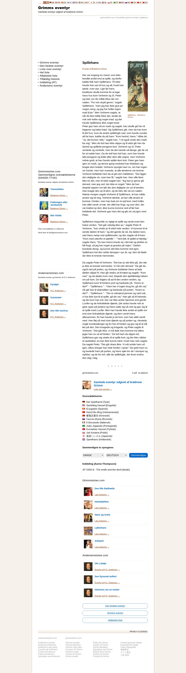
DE (53, 3)
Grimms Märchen (73, 645)
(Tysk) (98, 402)
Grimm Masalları (100, 647)
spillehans (144, 18)
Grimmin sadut (72, 652)
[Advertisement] (93, 38)
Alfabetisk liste (48, 75)
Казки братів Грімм (129, 645)
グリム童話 (125, 652)
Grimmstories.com (49, 171)
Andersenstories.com (51, 273)
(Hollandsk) (98, 439)
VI (140, 3)
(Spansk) (97, 408)
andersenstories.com (47, 638)
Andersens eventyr (51, 85)
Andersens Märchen (47, 645)
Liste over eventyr (50, 69)
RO (123, 3)
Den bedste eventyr (51, 65)
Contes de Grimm (73, 654)
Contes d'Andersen (46, 652)
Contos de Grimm (101, 654)
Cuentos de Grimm (74, 649)
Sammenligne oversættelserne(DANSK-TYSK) (56, 176)
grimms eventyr (132, 18)
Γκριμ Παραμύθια (128, 647)
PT (117, 3)
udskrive (144, 373)
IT (88, 3)
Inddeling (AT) (48, 82)
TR (134, 3)
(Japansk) (99, 436)
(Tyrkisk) (101, 429)
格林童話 (124, 650)
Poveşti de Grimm (101, 656)
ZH (146, 3)
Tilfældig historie (50, 78)
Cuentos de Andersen (48, 649)
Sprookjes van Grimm (102, 649)
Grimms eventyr (54, 7)
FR (76, 3)
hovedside (120, 18)
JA (94, 3)
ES (65, 3)
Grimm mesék (72, 656)
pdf (135, 373)
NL (105, 3)
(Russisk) (99, 419)
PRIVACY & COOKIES (138, 632)
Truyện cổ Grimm (100, 645)
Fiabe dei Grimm (100, 643)
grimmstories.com (107, 18)
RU (129, 3)
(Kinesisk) (98, 415)
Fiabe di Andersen (46, 654)
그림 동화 (124, 655)
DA (47, 3)
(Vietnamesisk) (102, 412)
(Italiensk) (98, 422)
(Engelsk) (101, 405)
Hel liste (44, 72)
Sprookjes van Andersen (49, 656)
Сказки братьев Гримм (131, 643)
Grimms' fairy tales (74, 647)
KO (99, 3)
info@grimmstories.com (58, 233)
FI (70, 3)
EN (59, 3)
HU (82, 3)
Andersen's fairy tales (47, 647)
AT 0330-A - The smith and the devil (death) (106, 469)
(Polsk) (97, 432)
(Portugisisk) (101, 426)
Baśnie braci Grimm (102, 652)
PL (111, 3)
